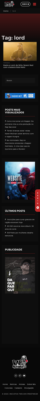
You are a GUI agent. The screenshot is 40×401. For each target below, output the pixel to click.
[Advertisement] (20, 317)
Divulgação (29, 388)
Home (5, 11)
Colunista (8, 388)
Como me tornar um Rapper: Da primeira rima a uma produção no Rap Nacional (19, 124)
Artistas (22, 384)
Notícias (13, 384)
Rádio (24, 4)
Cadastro (18, 388)
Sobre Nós (31, 384)
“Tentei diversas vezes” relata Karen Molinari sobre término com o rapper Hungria (19, 133)
